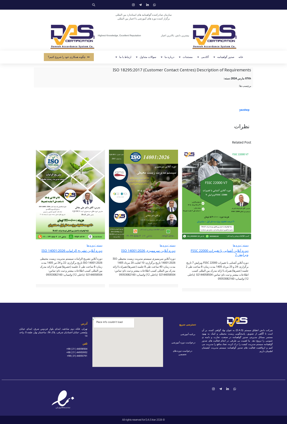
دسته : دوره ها (240, 245)
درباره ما (169, 57)
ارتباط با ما (125, 57)
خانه (241, 57)
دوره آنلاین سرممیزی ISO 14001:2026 (148, 250)
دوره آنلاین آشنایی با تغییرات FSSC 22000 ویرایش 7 (219, 252)
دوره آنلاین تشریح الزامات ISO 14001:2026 (72, 250)
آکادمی (205, 57)
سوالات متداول (148, 57)
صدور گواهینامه (225, 57)
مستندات (188, 57)
